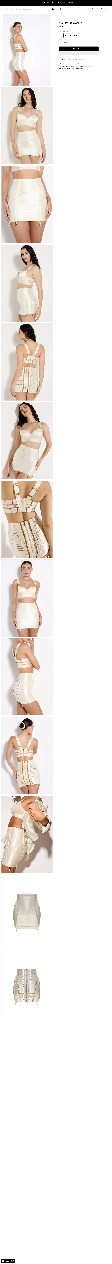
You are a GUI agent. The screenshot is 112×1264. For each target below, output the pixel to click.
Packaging (82, 59)
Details (69, 59)
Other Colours (63, 39)
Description (62, 59)
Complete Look (69, 53)
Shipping (75, 59)
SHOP (10, 9)
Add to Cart (75, 48)
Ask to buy (89, 53)
